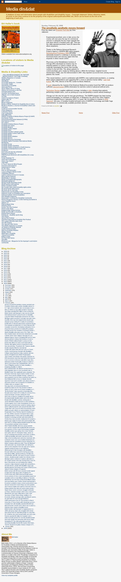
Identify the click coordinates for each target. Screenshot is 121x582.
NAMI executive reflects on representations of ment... (20, 410)
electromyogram (58, 87)
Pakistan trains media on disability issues (16, 507)
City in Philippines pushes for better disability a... (18, 365)
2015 (5, 272)
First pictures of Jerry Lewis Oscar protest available (20, 429)
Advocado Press (7, 87)
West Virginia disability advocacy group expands (18, 425)
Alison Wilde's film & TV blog (11, 88)
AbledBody (5, 81)
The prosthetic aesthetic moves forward (63, 28)
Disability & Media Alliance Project (12, 124)
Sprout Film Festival (8, 218)
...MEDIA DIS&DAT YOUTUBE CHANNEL (15, 76)
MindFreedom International (10, 184)
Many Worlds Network (9, 176)
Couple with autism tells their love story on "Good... (19, 349)
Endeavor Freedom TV (9, 153)
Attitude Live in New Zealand (11, 95)
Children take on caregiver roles (14, 384)
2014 (5, 274)
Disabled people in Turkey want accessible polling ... (20, 415)
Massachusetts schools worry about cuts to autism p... (20, 505)
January (7, 526)
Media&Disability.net (8, 181)
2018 (5, 266)
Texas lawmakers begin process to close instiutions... (20, 401)
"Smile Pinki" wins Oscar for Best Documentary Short (20, 408)
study (50, 85)
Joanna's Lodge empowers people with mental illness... (20, 464)
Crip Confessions (7, 113)
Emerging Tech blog (63, 30)
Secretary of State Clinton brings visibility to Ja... (18, 495)
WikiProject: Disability (8, 233)
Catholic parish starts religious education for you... (19, 335)
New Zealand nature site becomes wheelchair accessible (21, 334)
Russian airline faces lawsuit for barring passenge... (19, 452)
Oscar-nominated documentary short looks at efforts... (20, 434)
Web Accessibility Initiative (10, 230)
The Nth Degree (7, 222)
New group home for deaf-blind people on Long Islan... (20, 512)
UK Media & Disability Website (11, 227)
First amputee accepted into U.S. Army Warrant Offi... (20, 325)
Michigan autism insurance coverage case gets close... (20, 318)
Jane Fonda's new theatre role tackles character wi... (20, 356)
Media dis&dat (20, 9)
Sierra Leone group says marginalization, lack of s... (19, 363)
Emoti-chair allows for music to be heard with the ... (19, 342)
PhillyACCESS (6, 205)
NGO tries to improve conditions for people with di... (19, 396)
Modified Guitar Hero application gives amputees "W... (20, 372)
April (6, 299)
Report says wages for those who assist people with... (20, 420)
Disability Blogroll (7, 127)
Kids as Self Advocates (9, 170)
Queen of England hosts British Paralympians (18, 354)
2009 (5, 283)
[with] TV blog (6, 236)
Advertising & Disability (9, 85)
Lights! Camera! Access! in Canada (13, 175)
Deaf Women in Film (8, 121)
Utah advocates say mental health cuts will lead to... (19, 445)
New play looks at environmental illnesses (17, 386)
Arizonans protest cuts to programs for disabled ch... (20, 382)
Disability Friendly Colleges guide (12, 132)
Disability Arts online (8, 125)
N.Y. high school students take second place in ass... (20, 308)
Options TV (5, 202)
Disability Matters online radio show (13, 133)
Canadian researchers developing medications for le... (20, 327)
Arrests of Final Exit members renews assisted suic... (20, 304)
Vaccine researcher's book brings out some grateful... (20, 484)
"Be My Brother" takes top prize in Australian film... (19, 391)
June (6, 295)
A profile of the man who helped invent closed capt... (19, 320)
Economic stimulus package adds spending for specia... (21, 497)
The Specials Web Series (10, 224)
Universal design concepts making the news (17, 394)
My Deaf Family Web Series (10, 188)
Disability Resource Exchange (11, 139)
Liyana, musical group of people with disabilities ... (19, 351)
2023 (5, 257)
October (7, 288)
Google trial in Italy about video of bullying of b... (18, 472)
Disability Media (7, 135)
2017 (5, 268)
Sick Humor (5, 216)
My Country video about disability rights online (16, 187)
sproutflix (4, 239)
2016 (5, 270)
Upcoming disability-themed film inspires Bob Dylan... (20, 523)
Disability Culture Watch (9, 128)
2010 (5, 281)
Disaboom (5, 150)
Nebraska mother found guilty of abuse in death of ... (20, 361)
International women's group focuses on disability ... (19, 315)
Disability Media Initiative (9, 136)
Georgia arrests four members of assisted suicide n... (20, 330)
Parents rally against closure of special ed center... (19, 344)
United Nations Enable (9, 229)
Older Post (115, 113)
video (90, 90)
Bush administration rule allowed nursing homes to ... (20, 368)
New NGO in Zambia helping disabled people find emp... (21, 422)
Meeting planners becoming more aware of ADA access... (21, 467)
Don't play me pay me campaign (12, 152)
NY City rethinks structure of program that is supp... (19, 413)
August (7, 292)
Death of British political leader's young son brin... (19, 341)
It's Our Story (6, 168)
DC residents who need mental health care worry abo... (20, 514)
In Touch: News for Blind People (12, 164)
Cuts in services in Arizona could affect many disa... (19, 360)
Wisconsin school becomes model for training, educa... (20, 405)
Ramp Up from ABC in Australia (12, 212)
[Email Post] (60, 106)
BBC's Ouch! (6, 101)
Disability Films (6, 130)
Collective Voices (7, 112)
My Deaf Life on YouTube (10, 190)
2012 (5, 278)
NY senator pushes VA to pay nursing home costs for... (20, 460)
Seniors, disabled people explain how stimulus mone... (20, 457)
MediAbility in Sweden (9, 178)
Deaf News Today (7, 118)
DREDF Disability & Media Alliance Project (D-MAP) (18, 116)
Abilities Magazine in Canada (11, 78)
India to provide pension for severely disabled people (20, 517)
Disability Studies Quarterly (10, 145)
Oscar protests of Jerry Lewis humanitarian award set (20, 476)
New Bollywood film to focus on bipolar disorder (18, 379)
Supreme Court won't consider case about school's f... (20, 380)
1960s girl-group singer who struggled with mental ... (20, 511)
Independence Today (8, 167)
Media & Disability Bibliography (12, 179)
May (6, 297)
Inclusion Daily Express (9, 165)
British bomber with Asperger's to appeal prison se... (19, 509)
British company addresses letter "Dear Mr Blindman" (20, 443)
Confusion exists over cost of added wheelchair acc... (20, 439)
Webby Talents (6, 232)
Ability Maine (6, 79)
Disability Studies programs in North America (16, 147)
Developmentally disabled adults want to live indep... (19, 398)
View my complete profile (10, 575)
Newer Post (46, 113)
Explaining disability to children (13, 367)
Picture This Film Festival (9, 207)
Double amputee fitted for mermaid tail (15, 348)
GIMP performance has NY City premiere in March (19, 500)
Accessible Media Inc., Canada (11, 82)
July (6, 294)
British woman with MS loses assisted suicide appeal (20, 471)
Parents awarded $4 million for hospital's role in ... (19, 516)
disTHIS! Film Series (8, 238)
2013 (5, 276)
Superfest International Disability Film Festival (16, 219)
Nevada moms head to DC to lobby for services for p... (20, 393)
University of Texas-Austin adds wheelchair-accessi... (20, 502)
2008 (5, 528)
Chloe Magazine (7, 110)
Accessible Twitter (7, 84)
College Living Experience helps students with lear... (19, 353)
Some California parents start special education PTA (19, 406)
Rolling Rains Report (8, 213)
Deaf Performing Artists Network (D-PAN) (15, 119)
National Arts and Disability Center (13, 192)
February (8, 302)
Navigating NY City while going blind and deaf (17, 521)
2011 (5, 279)
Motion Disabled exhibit (9, 185)
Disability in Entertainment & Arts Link (13, 148)
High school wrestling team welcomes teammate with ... (20, 438)
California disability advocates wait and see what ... (19, 436)
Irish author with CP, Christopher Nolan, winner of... (19, 432)
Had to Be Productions (9, 159)
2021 (5, 261)
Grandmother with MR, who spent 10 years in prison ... (20, 455)
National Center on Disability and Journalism (16, 193)
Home (81, 113)
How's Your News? (8, 161)
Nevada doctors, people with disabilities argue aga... (19, 465)
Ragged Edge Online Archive (11, 210)
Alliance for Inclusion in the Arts (12, 90)
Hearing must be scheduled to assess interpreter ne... (20, 441)
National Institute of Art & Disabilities (13, 195)
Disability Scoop (7, 144)
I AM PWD (5, 162)
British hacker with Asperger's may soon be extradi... (20, 313)
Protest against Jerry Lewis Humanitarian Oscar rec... (20, 403)
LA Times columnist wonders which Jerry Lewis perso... (21, 491)
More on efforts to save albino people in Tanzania (19, 309)
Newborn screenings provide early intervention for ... (20, 417)
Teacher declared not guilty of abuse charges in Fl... (19, 524)
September (8, 290)
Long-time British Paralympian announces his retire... (20, 316)
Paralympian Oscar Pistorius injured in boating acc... (20, 412)
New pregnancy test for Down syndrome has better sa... (21, 377)
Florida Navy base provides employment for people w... (20, 419)
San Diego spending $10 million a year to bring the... (19, 311)
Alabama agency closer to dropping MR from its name (20, 337)
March (7, 301)
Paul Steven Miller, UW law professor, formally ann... (19, 453)
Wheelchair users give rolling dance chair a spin (18, 493)
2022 (5, 259)
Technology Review (53, 90)
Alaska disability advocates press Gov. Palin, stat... (19, 332)
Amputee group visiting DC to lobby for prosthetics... (20, 322)
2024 (5, 255)
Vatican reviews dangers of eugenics (15, 469)
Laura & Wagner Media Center (11, 172)
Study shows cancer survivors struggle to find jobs (19, 490)
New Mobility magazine (9, 196)
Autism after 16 (6, 99)
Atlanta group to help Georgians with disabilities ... (19, 450)
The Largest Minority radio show (12, 221)
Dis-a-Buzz (5, 122)
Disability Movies (7, 138)
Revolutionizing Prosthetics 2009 (57, 53)
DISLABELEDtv (6, 115)
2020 (5, 262)
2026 (5, 251)
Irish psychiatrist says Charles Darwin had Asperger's (20, 481)
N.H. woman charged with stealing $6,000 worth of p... (20, 427)
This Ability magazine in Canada (12, 225)
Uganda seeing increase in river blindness (17, 448)
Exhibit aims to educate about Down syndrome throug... (20, 323)
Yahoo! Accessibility (8, 235)
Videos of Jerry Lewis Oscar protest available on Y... (20, 389)
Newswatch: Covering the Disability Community (17, 198)
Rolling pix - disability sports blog (12, 215)
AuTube (4, 96)
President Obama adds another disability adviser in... (20, 306)
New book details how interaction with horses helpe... (20, 519)
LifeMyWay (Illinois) (8, 173)
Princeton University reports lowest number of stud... (20, 373)
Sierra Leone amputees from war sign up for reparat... (20, 446)
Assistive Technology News (10, 93)
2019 (5, 264)
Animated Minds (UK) (8, 91)
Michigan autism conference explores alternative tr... (20, 459)
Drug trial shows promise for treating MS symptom (19, 328)
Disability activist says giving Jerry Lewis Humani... (19, 431)
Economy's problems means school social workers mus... (21, 483)
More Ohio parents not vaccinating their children (18, 462)
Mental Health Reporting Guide (12, 182)
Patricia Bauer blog (8, 204)
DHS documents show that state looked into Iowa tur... (20, 358)
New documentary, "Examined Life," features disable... (20, 346)
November (8, 287)
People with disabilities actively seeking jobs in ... (18, 400)
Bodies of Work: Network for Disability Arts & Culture (18, 104)
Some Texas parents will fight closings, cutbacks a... (20, 375)
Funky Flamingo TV (8, 158)
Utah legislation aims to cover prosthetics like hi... (19, 370)
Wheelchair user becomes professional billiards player (20, 479)
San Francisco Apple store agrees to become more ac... (21, 486)
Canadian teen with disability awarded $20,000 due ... (20, 504)
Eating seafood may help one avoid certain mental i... (20, 488)
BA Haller (15, 537)
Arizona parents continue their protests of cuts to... (19, 339)
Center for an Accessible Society (12, 108)
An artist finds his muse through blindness (17, 498)
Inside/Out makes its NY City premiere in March (18, 387)
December (8, 285)
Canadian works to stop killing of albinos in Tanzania (19, 478)
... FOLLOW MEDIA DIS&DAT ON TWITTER (15, 75)
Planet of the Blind (7, 209)
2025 (5, 253)
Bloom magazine (7, 102)
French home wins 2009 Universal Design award (19, 474)
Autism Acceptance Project (10, 98)
